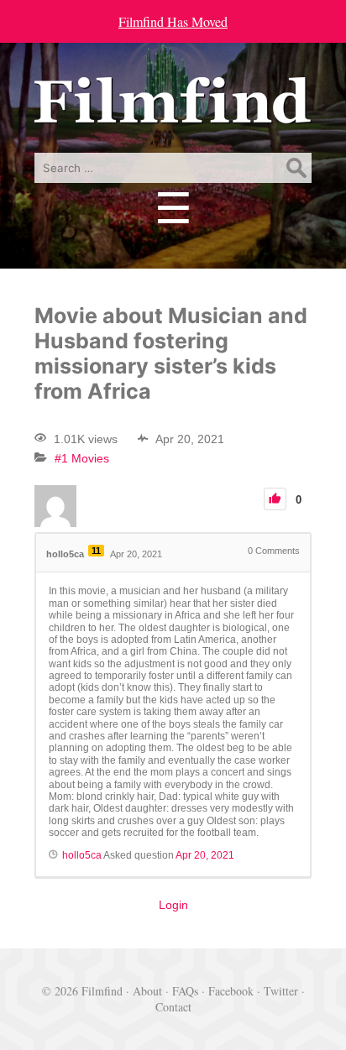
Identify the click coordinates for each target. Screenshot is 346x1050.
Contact (173, 1007)
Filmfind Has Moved (173, 21)
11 (96, 551)
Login (173, 905)
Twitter (281, 991)
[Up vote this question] (275, 499)
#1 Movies (82, 458)
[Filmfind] (173, 111)
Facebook (231, 991)
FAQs (185, 991)
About (147, 991)
